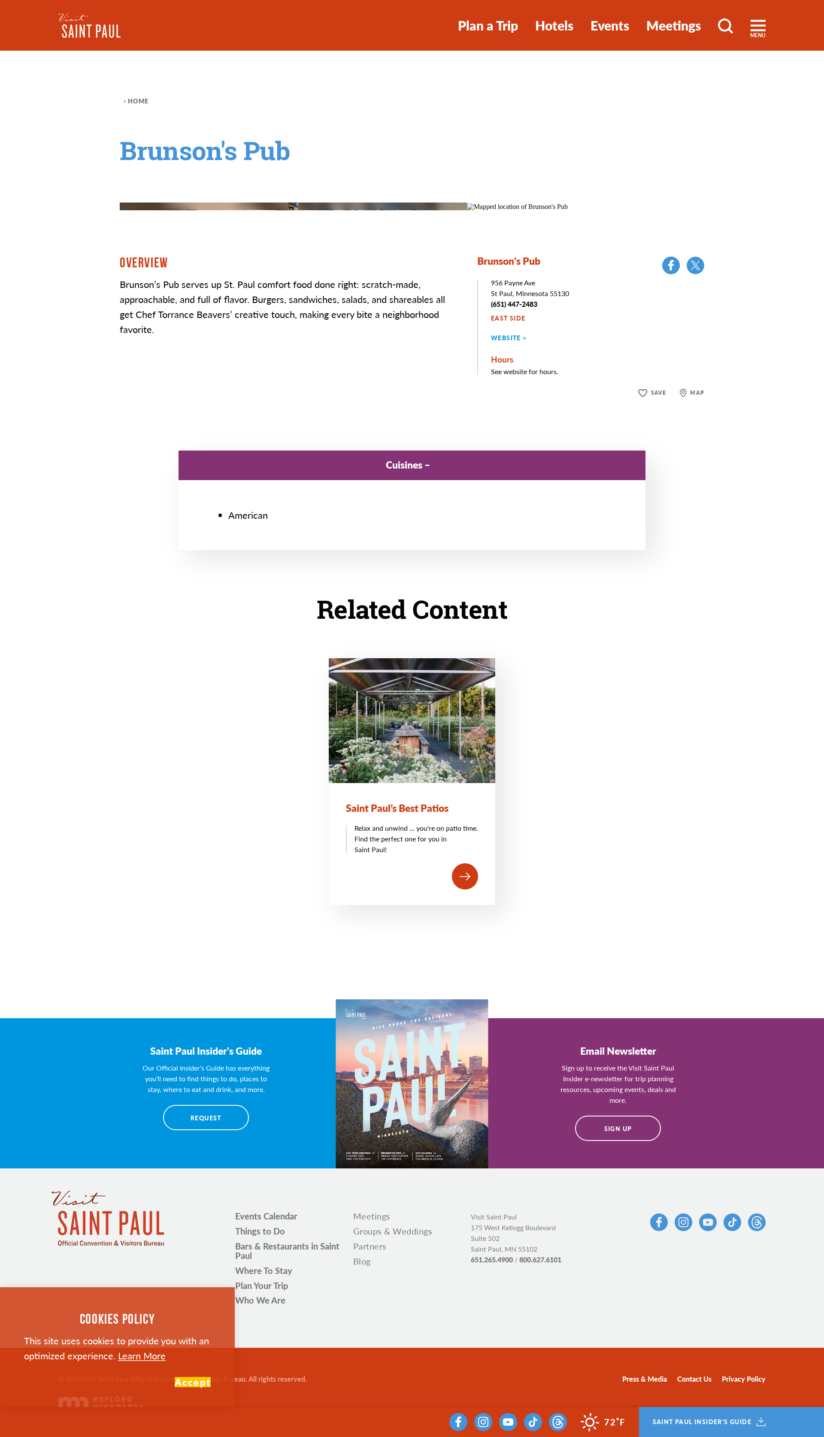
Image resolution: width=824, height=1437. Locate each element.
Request (206, 1117)
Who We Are (260, 1300)
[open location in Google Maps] (517, 205)
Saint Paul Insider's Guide (702, 1422)
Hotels (554, 25)
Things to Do (260, 1231)
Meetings (673, 25)
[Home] (89, 25)
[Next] (448, 185)
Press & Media (644, 1379)
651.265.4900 (492, 1260)
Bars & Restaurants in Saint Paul (287, 1251)
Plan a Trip (488, 25)
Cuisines (404, 464)
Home (138, 101)
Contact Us (694, 1379)
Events (610, 25)
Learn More (142, 1355)
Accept (193, 1382)
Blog (362, 1261)
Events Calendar (266, 1216)
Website (506, 337)
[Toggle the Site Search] (725, 25)
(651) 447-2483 (514, 304)
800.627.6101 (540, 1260)
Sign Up (618, 1128)
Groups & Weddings (393, 1231)
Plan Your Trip (261, 1286)
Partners (370, 1246)
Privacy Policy (744, 1379)
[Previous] (424, 185)
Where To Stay (263, 1271)
